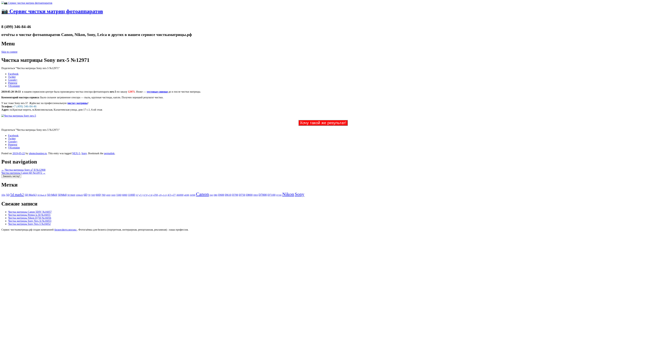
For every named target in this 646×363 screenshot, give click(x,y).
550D (118, 195)
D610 (228, 194)
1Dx (3, 195)
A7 (137, 195)
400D (108, 195)
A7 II (145, 195)
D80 (216, 195)
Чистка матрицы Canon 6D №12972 (23, 172)
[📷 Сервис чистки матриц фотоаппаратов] (26, 3)
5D (8, 194)
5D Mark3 (31, 194)
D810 (255, 195)
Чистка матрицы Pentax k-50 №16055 (29, 214)
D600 (221, 194)
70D (103, 195)
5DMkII (62, 194)
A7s (169, 195)
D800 (249, 194)
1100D (131, 194)
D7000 (263, 194)
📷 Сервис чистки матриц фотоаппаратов (52, 11)
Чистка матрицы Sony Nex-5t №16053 (29, 220)
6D (85, 194)
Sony (84, 153)
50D (93, 195)
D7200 (279, 195)
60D (98, 194)
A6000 (180, 195)
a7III (155, 195)
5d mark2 (17, 195)
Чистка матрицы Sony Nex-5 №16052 (29, 224)
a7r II (164, 195)
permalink (109, 153)
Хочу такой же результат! (323, 122)
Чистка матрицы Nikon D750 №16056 (29, 217)
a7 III (150, 195)
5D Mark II (41, 195)
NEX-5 (76, 153)
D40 (211, 195)
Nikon (288, 194)
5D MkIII (71, 195)
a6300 (186, 195)
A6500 (192, 195)
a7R (160, 195)
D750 (242, 194)
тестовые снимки (157, 91)
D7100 (271, 194)
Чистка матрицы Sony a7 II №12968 (23, 169)
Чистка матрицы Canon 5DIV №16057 (30, 211)
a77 (174, 195)
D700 (235, 194)
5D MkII (52, 194)
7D (89, 195)
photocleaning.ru (38, 153)
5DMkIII (79, 195)
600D (124, 195)
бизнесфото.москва (65, 229)
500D (113, 195)
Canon (202, 194)
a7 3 (140, 195)
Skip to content (9, 51)
